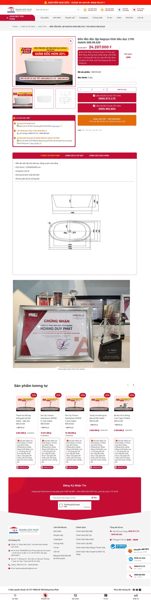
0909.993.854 (44, 133)
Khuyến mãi (70, 18)
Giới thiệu (57, 18)
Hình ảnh (129, 18)
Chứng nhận (97, 18)
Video (119, 18)
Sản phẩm (45, 18)
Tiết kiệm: (128, 54)
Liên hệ (140, 18)
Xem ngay (55, 126)
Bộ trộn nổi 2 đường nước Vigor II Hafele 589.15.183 (122, 418)
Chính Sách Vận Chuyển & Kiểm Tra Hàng (90, 553)
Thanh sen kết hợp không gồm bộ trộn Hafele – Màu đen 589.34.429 (23, 420)
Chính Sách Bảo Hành (85, 539)
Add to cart (122, 89)
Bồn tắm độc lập (88, 130)
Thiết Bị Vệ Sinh (28, 27)
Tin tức (109, 18)
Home (15, 27)
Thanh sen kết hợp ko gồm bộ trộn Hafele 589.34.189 (98, 418)
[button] (128, 385)
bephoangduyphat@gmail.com (26, 568)
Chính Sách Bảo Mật (84, 531)
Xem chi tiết (34, 143)
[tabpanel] (74, 217)
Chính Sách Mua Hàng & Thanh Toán (90, 548)
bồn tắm (99, 130)
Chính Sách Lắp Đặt (84, 543)
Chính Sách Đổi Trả (84, 535)
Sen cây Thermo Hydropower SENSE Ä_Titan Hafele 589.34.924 (49, 420)
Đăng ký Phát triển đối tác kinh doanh (62, 557)
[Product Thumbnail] (70, 41)
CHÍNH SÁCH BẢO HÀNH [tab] (99, 156)
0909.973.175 (33, 133)
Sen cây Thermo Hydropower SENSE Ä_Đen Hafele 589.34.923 (73, 420)
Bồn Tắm (42, 27)
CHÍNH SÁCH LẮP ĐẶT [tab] (74, 156)
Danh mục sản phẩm (17, 17)
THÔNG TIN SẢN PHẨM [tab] (50, 156)
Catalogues (83, 18)
